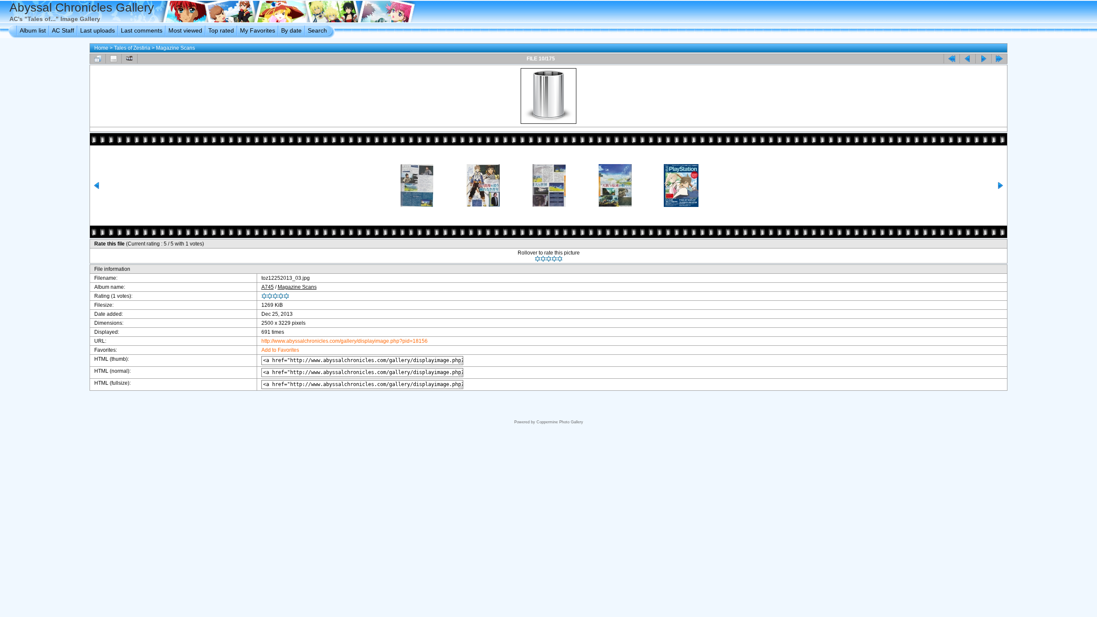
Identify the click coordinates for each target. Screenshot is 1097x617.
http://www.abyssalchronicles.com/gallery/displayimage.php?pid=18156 (344, 341)
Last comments (141, 30)
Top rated (221, 30)
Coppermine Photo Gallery (560, 422)
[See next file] (983, 58)
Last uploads (97, 30)
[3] (548, 259)
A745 (267, 287)
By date (291, 30)
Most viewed (185, 30)
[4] (554, 259)
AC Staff (63, 30)
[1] (537, 259)
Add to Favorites (280, 350)
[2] (543, 259)
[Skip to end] (999, 58)
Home (101, 48)
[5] (560, 259)
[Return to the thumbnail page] (97, 58)
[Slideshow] (129, 58)
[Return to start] (951, 58)
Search (317, 30)
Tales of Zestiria (132, 48)
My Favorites (257, 30)
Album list (33, 30)
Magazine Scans (175, 48)
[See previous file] (967, 58)
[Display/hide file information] (113, 58)
